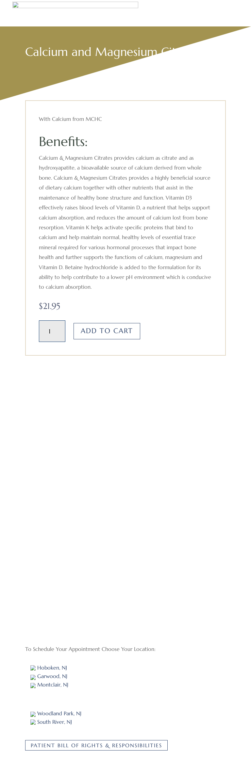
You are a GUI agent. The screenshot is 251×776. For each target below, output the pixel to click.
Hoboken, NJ (51, 667)
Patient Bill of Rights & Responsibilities (96, 745)
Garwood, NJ (51, 676)
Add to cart (107, 331)
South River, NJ (54, 722)
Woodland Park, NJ (58, 713)
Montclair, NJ (52, 684)
